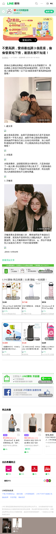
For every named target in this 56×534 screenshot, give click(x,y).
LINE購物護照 (29, 494)
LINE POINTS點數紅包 (44, 494)
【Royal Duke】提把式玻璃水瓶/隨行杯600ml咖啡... (11, 307)
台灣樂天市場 (26, 314)
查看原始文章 (8, 260)
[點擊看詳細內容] (11, 423)
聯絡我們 (21, 497)
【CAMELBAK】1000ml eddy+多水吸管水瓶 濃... (31, 348)
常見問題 (13, 497)
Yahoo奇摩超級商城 (9, 314)
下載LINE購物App (8, 494)
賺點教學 (5, 497)
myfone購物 (6, 354)
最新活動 (20, 494)
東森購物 (25, 354)
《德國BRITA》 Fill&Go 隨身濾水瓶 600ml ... (11, 348)
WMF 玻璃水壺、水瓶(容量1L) (31, 307)
